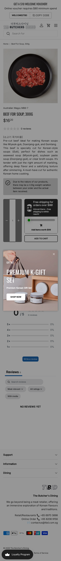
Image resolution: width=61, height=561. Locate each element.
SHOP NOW (15, 297)
